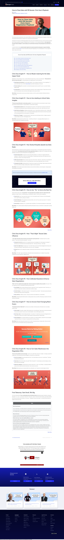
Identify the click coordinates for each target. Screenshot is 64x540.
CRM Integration (8, 524)
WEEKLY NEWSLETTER (37, 336)
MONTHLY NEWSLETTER (27, 336)
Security (43, 521)
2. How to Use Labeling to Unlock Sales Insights (22, 59)
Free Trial (16, 518)
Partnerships (52, 530)
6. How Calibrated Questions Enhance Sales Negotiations (23, 65)
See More (25, 527)
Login (51, 516)
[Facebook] (52, 533)
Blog (33, 516)
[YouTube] (55, 533)
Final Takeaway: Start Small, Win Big (20, 69)
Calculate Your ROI (35, 521)
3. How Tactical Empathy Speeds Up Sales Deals (22, 61)
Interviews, (19, 13)
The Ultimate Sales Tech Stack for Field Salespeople (16, 437)
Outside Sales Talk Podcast (36, 518)
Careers (51, 528)
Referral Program (52, 523)
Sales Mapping (8, 518)
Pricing (16, 521)
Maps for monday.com (27, 525)
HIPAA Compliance (44, 523)
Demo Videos (8, 529)
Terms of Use (43, 518)
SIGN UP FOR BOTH (32, 340)
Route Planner (8, 516)
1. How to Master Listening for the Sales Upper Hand (23, 58)
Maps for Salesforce (26, 516)
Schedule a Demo (17, 516)
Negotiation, (22, 13)
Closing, (16, 13)
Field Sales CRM (8, 521)
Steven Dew (14, 12)
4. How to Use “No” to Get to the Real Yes (21, 62)
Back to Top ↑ (47, 342)
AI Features (7, 526)
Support (51, 518)
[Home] (9, 4)
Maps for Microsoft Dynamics (26, 520)
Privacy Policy (43, 516)
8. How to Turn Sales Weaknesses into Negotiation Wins (23, 68)
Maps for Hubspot (26, 518)
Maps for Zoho (26, 522)
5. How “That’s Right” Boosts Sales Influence (21, 63)
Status (51, 521)
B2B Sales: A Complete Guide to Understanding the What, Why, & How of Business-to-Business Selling (47, 437)
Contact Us (51, 527)
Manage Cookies (44, 524)
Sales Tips (25, 13)
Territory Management (9, 523)
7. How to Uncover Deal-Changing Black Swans (22, 66)
